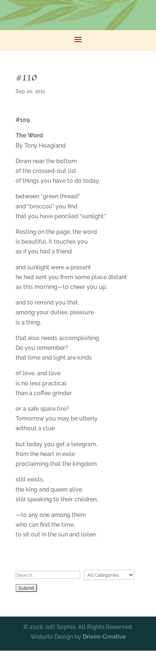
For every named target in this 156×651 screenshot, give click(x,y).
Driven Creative (104, 636)
